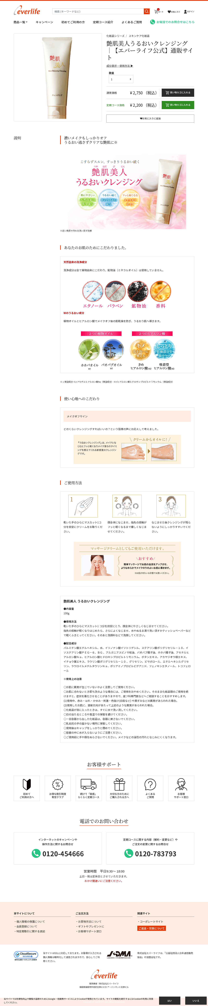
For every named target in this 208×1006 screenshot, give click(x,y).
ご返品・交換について (152, 928)
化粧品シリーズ (115, 36)
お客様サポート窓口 (90, 931)
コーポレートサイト (151, 921)
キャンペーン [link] (44, 22)
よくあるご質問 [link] (132, 22)
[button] (189, 11)
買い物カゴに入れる (180, 92)
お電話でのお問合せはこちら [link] (175, 22)
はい (169, 1000)
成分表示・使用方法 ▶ (119, 66)
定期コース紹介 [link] (103, 22)
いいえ (196, 1000)
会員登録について (26, 926)
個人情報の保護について (30, 921)
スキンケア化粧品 (139, 36)
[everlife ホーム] (27, 10)
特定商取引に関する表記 (30, 931)
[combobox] (101, 11)
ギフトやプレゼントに (91, 926)
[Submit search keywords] (147, 11)
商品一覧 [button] (19, 22)
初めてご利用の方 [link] (73, 22)
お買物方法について (90, 921)
